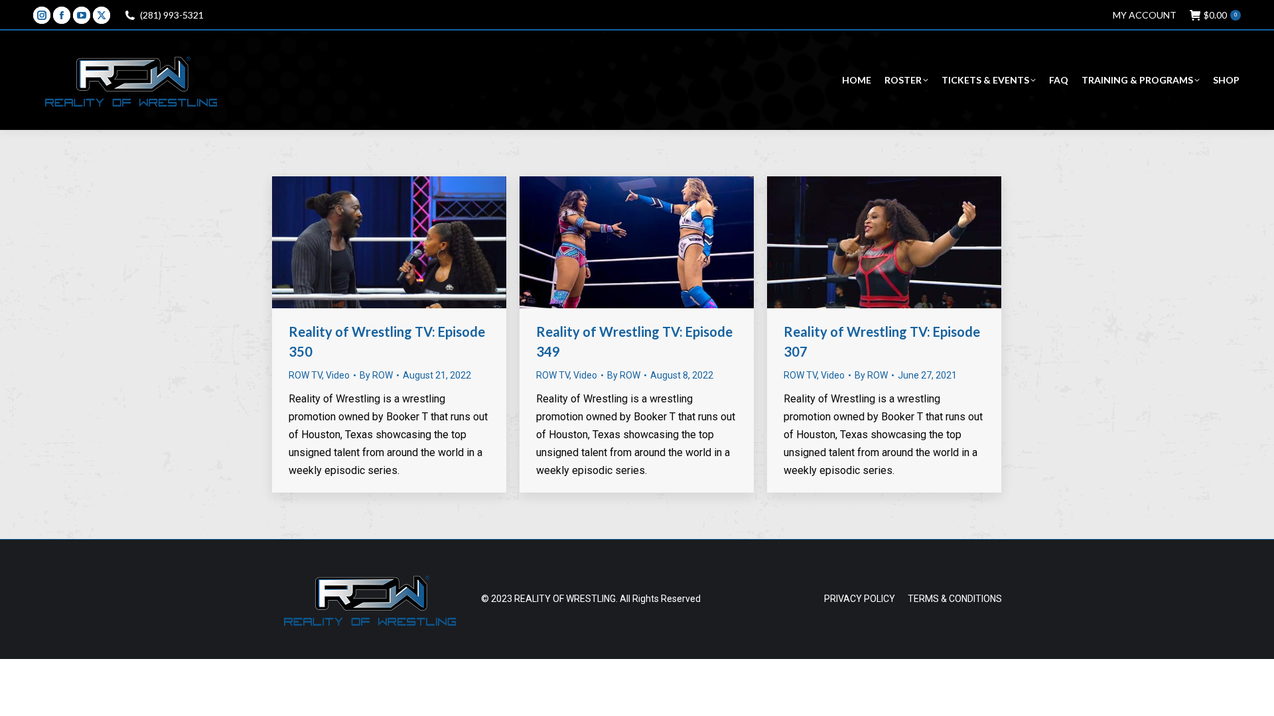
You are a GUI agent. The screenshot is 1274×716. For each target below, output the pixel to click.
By (376, 375)
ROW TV (305, 375)
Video (338, 375)
